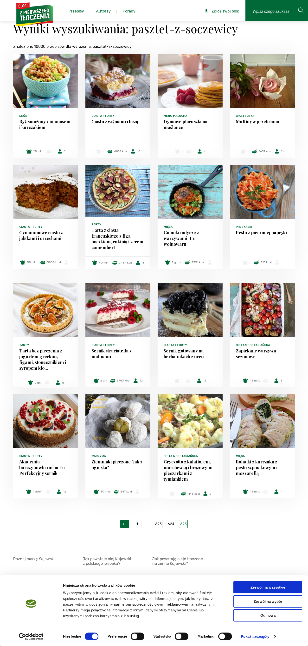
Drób (23, 115)
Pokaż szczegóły (255, 636)
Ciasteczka (245, 115)
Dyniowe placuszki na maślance (185, 124)
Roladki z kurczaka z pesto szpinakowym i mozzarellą (256, 467)
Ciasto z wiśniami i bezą (114, 121)
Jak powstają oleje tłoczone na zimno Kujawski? (177, 561)
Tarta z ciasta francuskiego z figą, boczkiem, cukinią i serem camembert (117, 238)
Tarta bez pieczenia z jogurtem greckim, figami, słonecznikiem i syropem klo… (42, 359)
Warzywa (98, 456)
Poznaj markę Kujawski (34, 559)
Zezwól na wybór (268, 601)
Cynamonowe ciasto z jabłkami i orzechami (41, 235)
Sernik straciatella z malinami (111, 353)
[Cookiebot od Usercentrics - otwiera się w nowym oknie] (31, 636)
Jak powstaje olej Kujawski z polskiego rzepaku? (107, 561)
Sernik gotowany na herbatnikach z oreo (184, 353)
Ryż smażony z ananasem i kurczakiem (45, 124)
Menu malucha (175, 115)
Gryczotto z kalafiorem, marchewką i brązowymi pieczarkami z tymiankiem (188, 470)
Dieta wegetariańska (253, 345)
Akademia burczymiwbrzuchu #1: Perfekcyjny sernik (42, 467)
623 (158, 524)
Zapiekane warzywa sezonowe (256, 353)
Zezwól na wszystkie (267, 587)
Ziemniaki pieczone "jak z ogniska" (116, 464)
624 (171, 524)
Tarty (96, 224)
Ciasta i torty (103, 115)
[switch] (137, 636)
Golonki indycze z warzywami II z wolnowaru (181, 238)
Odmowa (268, 615)
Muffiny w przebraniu (257, 121)
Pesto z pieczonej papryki (261, 232)
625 (183, 524)
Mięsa (168, 226)
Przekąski (244, 226)
